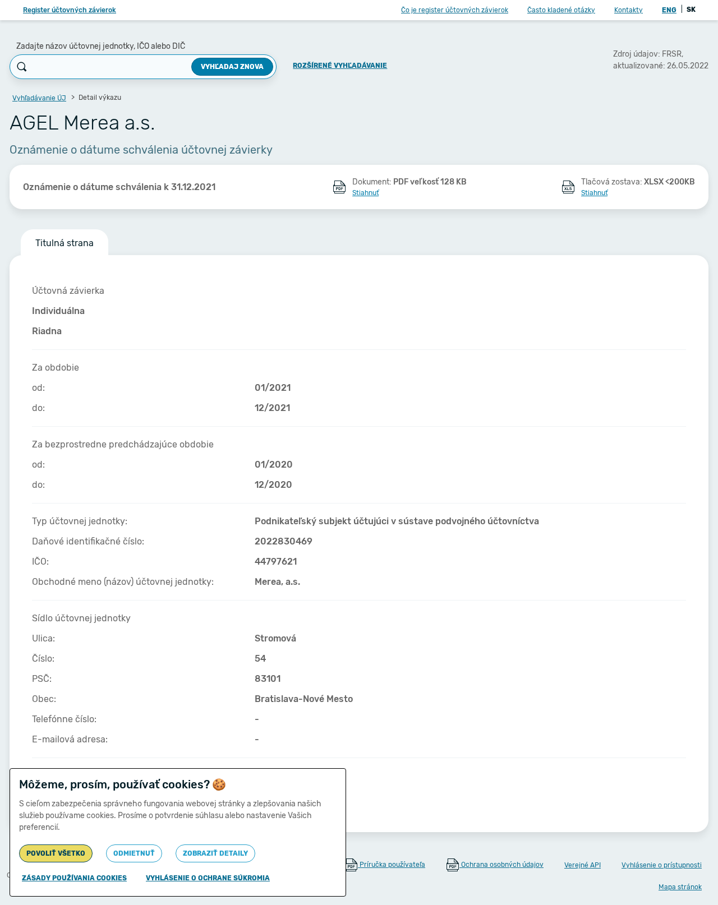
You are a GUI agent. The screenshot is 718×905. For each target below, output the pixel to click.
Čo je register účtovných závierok (454, 10)
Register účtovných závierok (69, 10)
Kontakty (628, 10)
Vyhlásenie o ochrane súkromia (208, 878)
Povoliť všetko (55, 853)
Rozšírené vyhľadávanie (340, 66)
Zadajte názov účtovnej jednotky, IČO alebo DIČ (100, 46)
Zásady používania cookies (74, 878)
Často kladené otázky (561, 10)
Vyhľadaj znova (232, 67)
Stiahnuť (365, 193)
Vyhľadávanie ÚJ (39, 98)
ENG (669, 10)
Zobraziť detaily (215, 853)
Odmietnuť (134, 853)
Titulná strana (64, 243)
